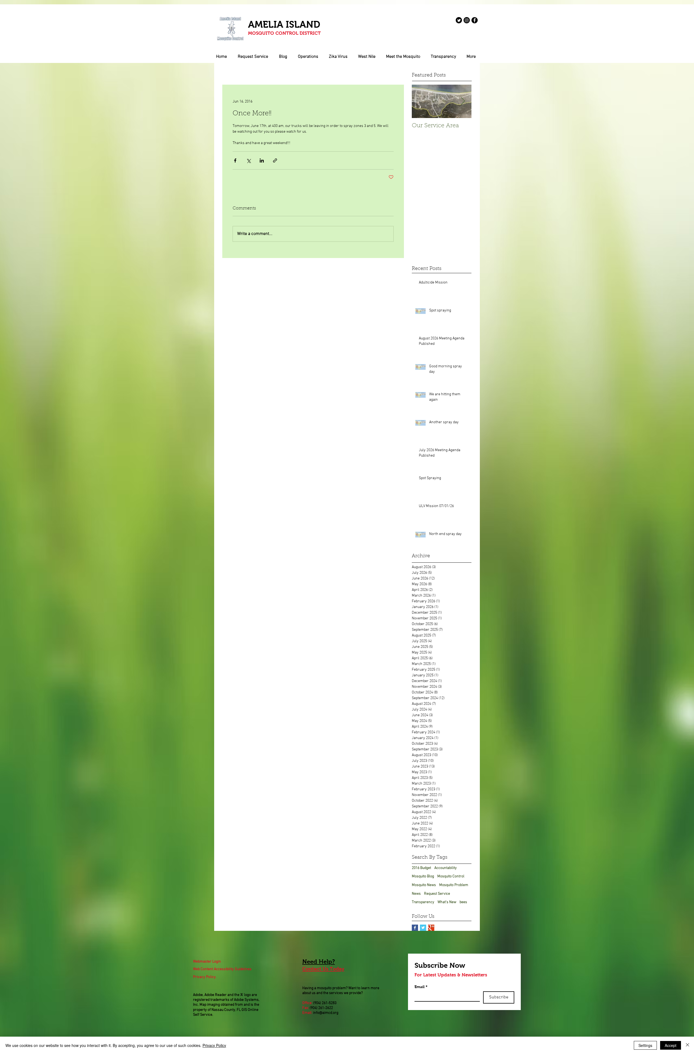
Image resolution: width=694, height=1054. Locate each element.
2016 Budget (421, 868)
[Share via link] (275, 160)
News (416, 893)
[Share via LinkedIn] (261, 160)
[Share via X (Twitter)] (248, 160)
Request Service (437, 893)
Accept (670, 1045)
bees (463, 902)
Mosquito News (424, 885)
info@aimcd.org (325, 1013)
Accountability (445, 868)
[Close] (687, 1045)
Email (421, 987)
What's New (447, 902)
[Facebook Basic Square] (415, 928)
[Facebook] (474, 20)
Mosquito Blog (423, 876)
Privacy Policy (214, 1045)
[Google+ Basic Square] (431, 928)
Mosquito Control (450, 876)
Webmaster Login (207, 961)
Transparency (423, 902)
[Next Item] (462, 101)
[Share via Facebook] (235, 160)
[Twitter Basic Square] (423, 928)
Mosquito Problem (453, 885)
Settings (645, 1045)
